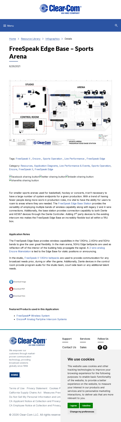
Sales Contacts (85, 349)
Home (12, 38)
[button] (116, 25)
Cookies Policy (57, 388)
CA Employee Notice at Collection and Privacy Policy (38, 405)
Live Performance (74, 158)
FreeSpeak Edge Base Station (74, 203)
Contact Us (69, 347)
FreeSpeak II (23, 158)
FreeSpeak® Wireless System (33, 315)
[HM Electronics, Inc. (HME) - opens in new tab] (15, 374)
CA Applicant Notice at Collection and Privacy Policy (38, 401)
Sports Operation (53, 158)
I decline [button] (86, 405)
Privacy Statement (37, 388)
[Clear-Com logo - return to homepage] (60, 9)
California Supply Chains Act (25, 392)
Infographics (52, 38)
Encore (36, 158)
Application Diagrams (46, 165)
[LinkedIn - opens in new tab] (105, 347)
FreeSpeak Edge (96, 158)
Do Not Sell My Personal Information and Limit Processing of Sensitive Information (55, 396)
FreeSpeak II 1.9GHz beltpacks (41, 257)
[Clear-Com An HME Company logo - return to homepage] (28, 341)
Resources (27, 165)
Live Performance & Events (74, 165)
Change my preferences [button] (82, 411)
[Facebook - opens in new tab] (100, 347)
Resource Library (30, 38)
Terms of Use (16, 388)
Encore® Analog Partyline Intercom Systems (42, 319)
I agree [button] (73, 405)
